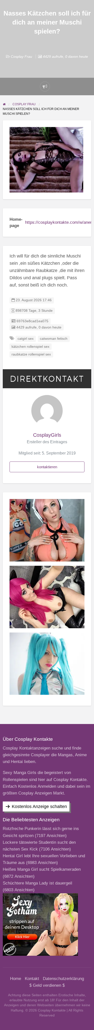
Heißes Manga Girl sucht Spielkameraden (42, 869)
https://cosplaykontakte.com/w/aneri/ (59, 222)
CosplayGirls (47, 435)
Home (15, 978)
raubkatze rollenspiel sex (31, 354)
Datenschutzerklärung (63, 978)
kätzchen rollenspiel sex (30, 346)
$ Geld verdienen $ (47, 985)
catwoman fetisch (53, 338)
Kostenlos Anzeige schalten (39, 806)
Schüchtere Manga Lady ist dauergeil (37, 883)
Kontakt (32, 978)
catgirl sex (26, 338)
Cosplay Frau (21, 56)
